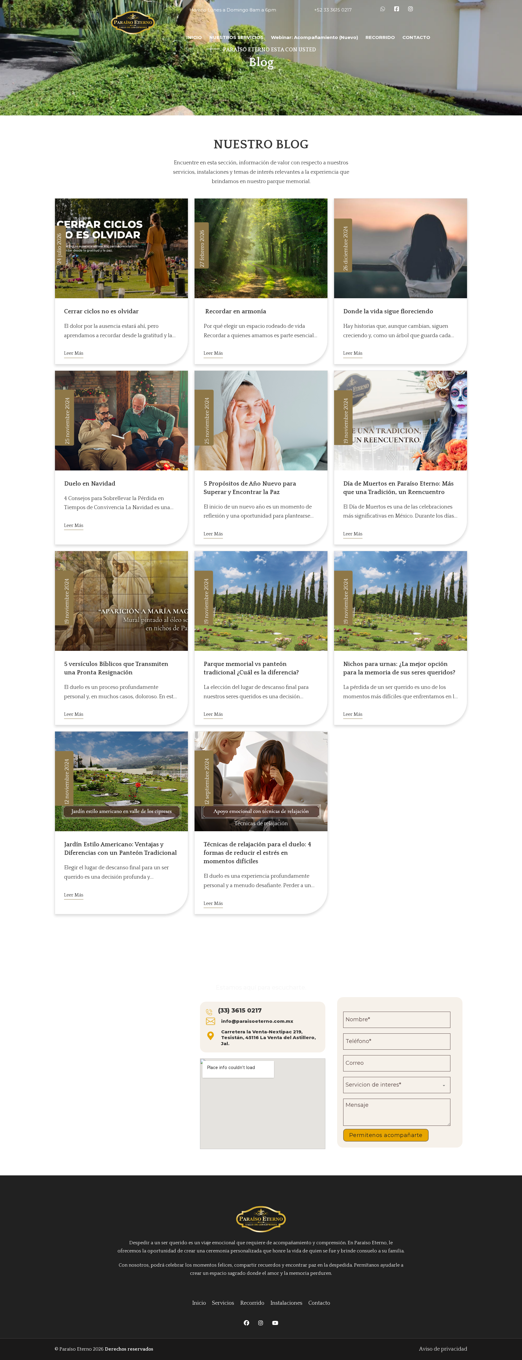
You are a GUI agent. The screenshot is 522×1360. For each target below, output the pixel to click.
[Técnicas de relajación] (261, 781)
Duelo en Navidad (89, 483)
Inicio (199, 1303)
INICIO (194, 37)
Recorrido (252, 1303)
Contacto (319, 1303)
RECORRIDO (380, 37)
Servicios (223, 1303)
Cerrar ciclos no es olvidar (101, 311)
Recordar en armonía (235, 311)
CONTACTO (416, 37)
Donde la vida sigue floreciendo (388, 311)
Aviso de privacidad (443, 1349)
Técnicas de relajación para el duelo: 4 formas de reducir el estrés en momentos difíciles (257, 853)
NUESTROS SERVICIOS (236, 37)
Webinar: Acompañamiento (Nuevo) (314, 37)
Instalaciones (286, 1303)
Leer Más (73, 353)
